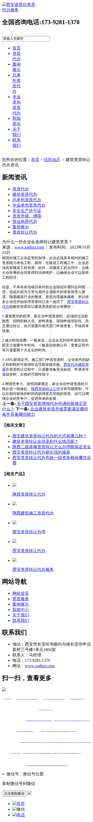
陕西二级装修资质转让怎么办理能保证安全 (51, 447)
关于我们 (20, 615)
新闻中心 (20, 609)
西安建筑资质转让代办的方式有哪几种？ (49, 436)
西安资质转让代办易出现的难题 (41, 452)
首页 (16, 48)
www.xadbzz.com (29, 247)
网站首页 (20, 593)
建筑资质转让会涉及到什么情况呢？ (45, 441)
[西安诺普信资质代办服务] (19, 10)
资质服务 (20, 599)
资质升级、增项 (26, 216)
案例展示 (20, 227)
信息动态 (52, 159)
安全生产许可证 (26, 210)
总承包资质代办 (26, 200)
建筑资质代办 (24, 194)
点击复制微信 (14, 793)
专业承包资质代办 (28, 205)
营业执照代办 (24, 221)
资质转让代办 (24, 232)
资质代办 (20, 189)
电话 (21, 815)
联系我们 (20, 620)
